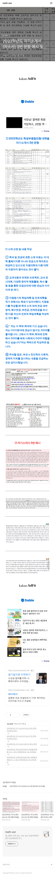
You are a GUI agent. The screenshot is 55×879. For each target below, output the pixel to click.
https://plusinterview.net (18, 670)
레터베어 (13, 694)
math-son (7, 3)
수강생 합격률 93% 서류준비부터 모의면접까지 (19, 680)
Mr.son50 (6, 869)
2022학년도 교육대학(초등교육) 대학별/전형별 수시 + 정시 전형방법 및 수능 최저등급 (22, 759)
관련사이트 (6, 865)
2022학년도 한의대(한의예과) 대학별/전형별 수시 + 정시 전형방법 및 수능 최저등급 (22, 750)
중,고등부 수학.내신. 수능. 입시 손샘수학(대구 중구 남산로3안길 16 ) (22, 837)
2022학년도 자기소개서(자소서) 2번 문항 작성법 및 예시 (21, 729)
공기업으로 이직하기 (19, 674)
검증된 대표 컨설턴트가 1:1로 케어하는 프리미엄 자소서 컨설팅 (26, 699)
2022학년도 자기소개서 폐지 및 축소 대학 (22, 744)
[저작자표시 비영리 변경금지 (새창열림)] (35, 715)
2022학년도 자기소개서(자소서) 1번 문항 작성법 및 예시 (21, 737)
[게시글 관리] (17, 715)
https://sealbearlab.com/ (19, 690)
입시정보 (10, 724)
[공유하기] (13, 715)
